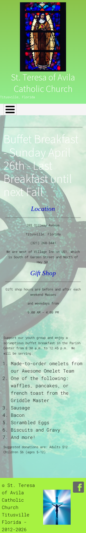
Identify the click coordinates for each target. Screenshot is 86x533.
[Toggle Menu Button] (10, 109)
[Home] (43, 36)
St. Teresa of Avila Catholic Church (43, 83)
